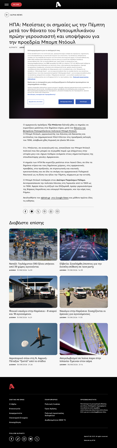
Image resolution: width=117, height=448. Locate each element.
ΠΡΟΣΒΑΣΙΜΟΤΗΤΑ (88, 400)
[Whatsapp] (51, 211)
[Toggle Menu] (7, 5)
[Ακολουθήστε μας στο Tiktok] (18, 439)
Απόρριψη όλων (66, 101)
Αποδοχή (83, 101)
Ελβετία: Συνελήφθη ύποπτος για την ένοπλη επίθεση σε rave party (81, 265)
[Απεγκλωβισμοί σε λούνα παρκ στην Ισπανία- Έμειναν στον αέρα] (84, 339)
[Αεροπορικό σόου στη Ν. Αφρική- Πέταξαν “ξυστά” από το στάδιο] (33, 339)
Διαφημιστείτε (15, 413)
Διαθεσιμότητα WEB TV (55, 420)
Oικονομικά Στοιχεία (18, 418)
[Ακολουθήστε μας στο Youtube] (30, 439)
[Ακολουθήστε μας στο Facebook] (11, 439)
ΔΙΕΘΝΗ (23, 47)
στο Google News (60, 197)
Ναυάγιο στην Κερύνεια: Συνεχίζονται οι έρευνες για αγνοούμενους (83, 312)
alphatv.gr (45, 197)
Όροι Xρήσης (51, 408)
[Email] (57, 211)
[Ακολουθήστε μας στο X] (37, 439)
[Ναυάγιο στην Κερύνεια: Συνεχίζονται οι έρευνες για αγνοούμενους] (84, 292)
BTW (93, 440)
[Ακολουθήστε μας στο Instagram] (24, 439)
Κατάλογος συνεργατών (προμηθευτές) (41, 94)
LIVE (17, 4)
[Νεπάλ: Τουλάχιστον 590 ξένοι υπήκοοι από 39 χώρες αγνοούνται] (33, 245)
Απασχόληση (15, 422)
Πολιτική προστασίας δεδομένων (54, 414)
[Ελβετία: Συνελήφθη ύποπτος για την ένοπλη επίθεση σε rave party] (84, 245)
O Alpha (12, 404)
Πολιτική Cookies (52, 404)
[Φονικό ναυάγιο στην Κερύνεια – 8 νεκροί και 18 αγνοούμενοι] (33, 292)
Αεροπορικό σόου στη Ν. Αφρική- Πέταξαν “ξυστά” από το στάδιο (28, 360)
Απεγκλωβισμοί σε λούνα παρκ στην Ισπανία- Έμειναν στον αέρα (80, 360)
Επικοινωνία (14, 408)
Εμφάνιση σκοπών (36, 101)
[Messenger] (31, 211)
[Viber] (44, 211)
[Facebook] (25, 211)
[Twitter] (38, 211)
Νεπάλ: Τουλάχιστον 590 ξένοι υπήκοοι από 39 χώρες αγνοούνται (31, 265)
